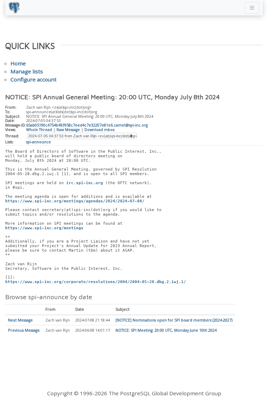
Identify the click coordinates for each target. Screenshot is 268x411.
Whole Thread (39, 129)
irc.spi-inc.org (84, 183)
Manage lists (26, 71)
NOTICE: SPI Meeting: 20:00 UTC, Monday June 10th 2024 (166, 330)
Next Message (20, 320)
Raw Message (68, 129)
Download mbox (99, 129)
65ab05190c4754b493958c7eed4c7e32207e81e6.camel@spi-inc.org (87, 125)
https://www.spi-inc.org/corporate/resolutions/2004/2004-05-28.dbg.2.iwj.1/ (95, 282)
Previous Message (24, 330)
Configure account (33, 79)
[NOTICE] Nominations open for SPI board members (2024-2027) (174, 320)
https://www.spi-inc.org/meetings (44, 228)
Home (18, 63)
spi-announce (38, 141)
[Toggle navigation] (252, 8)
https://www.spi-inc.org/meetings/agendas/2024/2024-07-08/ (74, 201)
